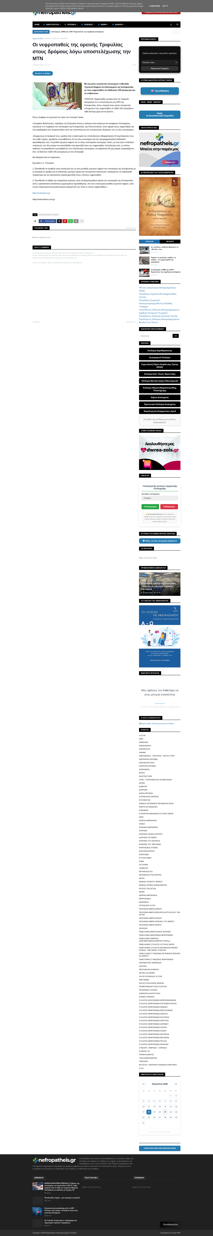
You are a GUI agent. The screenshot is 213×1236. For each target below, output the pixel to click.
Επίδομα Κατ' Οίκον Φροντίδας (159, 374)
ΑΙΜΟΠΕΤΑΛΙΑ (144, 749)
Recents (170, 241)
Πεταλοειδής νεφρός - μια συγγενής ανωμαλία (62, 1198)
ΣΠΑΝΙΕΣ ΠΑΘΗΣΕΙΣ (147, 997)
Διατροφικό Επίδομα (159, 357)
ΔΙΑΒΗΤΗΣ (143, 786)
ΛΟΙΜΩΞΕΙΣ (143, 868)
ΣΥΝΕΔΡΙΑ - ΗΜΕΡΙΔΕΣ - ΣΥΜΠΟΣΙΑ (153, 1048)
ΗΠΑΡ (141, 817)
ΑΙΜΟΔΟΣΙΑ (143, 742)
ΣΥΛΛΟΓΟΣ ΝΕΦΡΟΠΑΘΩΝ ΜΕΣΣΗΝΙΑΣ (154, 1038)
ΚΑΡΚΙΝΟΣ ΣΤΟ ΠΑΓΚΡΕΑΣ (149, 841)
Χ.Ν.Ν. (141, 1068)
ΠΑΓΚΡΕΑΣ (143, 928)
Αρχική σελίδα (38, 38)
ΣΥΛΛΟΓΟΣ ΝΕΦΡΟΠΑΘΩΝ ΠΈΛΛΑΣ (153, 1041)
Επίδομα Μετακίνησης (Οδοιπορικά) (160, 381)
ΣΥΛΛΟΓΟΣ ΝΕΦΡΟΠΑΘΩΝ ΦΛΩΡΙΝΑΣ (154, 1044)
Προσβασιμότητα (170, 1224)
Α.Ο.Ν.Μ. (142, 735)
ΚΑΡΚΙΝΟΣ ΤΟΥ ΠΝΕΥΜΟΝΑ (150, 844)
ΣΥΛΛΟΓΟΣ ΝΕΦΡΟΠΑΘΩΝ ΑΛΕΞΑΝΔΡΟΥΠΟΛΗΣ (158, 1004)
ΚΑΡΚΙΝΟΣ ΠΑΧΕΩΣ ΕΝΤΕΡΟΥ (151, 834)
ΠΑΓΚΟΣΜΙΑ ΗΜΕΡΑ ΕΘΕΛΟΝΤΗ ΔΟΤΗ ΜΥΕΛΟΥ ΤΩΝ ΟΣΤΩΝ (159, 913)
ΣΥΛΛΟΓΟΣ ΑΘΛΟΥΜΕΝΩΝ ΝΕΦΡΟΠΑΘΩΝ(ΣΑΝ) (157, 1000)
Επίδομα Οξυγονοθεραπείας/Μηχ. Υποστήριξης (160, 389)
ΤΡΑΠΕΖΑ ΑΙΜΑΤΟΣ (146, 1055)
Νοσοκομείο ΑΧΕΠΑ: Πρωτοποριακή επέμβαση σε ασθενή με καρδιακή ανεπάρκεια (158, 586)
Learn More (154, 6)
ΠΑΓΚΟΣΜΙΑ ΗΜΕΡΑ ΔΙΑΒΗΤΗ (150, 909)
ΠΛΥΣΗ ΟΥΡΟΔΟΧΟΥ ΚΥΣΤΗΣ (150, 976)
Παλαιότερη (130, 322)
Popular (149, 241)
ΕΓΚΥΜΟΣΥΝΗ (144, 800)
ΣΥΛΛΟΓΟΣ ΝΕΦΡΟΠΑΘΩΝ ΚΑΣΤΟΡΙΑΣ (154, 1017)
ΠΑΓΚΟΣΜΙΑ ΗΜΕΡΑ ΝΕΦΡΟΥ (150, 925)
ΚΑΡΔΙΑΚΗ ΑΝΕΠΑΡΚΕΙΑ (148, 827)
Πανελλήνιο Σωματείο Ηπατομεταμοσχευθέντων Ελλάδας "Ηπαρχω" (155, 303)
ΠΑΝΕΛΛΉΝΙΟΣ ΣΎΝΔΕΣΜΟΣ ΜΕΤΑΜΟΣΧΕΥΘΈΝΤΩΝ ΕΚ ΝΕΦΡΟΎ (159, 955)
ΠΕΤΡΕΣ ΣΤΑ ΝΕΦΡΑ (147, 973)
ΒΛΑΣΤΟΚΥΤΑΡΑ (145, 776)
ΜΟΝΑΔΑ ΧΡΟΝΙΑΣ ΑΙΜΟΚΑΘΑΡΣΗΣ (153, 885)
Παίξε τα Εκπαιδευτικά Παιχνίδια (160, 114)
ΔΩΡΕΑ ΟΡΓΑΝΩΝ (146, 793)
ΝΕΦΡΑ (142, 892)
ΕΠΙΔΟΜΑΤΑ (143, 810)
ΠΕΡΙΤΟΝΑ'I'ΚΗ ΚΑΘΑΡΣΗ (149, 970)
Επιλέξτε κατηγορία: (151, 494)
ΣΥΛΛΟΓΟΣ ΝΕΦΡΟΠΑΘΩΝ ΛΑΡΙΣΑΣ (153, 1027)
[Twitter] (59, 221)
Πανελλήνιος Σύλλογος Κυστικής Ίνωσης (158, 316)
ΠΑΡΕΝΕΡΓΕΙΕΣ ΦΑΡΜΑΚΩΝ (150, 963)
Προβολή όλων (131, 228)
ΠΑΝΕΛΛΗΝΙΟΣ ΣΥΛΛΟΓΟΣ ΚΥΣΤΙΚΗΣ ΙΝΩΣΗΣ (156, 944)
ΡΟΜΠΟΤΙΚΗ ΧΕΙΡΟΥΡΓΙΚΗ (149, 993)
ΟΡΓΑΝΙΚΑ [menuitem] (71, 25)
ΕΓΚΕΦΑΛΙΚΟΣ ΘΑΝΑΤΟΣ (149, 797)
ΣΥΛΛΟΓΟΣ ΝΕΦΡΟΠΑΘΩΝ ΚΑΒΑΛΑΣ (153, 1014)
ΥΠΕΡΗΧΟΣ (143, 1061)
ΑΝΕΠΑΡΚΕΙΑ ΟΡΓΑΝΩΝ (148, 759)
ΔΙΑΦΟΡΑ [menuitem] (119, 25)
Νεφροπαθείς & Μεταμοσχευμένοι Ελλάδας (60, 1233)
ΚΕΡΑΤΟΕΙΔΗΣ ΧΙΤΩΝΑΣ (148, 848)
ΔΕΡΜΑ (142, 783)
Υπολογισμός (150, 507)
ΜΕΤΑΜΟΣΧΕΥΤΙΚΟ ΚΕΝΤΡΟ (150, 875)
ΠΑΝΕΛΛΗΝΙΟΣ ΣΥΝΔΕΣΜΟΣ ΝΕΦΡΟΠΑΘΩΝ (156, 959)
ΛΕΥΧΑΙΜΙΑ (143, 865)
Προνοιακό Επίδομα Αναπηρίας (160, 404)
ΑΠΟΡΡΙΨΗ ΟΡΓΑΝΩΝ (147, 766)
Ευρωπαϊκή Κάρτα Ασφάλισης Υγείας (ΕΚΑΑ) (159, 365)
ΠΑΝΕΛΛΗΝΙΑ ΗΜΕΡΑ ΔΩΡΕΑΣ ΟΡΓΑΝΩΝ (155, 932)
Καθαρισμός (169, 507)
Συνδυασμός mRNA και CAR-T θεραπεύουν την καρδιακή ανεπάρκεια (165, 271)
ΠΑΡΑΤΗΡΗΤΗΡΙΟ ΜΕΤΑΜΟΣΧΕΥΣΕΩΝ (160, 1148)
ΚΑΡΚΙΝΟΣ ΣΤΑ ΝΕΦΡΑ (148, 838)
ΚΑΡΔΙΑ (142, 824)
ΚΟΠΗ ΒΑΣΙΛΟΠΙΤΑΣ (147, 851)
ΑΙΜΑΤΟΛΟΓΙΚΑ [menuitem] (52, 25)
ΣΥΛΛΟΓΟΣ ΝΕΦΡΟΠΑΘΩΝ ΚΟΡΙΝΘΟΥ (154, 1024)
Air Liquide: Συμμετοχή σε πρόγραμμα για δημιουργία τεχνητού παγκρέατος (80, 32)
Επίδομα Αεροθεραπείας (160, 350)
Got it (165, 6)
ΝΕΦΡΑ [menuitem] (104, 25)
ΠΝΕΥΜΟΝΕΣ (144, 980)
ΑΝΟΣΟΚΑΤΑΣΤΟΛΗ (146, 763)
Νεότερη (37, 322)
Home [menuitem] (37, 25)
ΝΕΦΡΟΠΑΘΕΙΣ (145, 899)
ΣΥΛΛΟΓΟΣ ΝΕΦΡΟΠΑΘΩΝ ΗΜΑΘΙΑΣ (153, 1007)
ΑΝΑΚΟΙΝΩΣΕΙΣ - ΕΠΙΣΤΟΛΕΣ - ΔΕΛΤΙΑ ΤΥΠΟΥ (157, 756)
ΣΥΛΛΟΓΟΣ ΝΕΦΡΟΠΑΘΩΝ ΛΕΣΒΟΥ (153, 1031)
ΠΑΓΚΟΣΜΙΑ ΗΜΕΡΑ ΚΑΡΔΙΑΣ (150, 918)
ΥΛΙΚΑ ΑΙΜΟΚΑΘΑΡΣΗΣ (148, 1058)
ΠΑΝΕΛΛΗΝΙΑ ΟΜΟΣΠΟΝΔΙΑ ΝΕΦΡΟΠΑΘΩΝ (156, 935)
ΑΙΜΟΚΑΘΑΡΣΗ (145, 746)
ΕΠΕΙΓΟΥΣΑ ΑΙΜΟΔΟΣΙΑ (148, 807)
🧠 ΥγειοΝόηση (160, 90)
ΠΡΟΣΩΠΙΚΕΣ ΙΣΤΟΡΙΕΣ (148, 990)
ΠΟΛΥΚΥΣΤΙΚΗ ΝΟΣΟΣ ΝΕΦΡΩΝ (151, 983)
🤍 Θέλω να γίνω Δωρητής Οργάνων (159, 541)
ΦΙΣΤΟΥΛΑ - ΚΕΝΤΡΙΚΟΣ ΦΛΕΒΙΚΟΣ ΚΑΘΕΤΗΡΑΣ (158, 1065)
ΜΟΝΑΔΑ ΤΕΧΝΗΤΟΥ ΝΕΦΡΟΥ (56, 38)
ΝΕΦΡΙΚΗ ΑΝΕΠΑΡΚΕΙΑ (148, 895)
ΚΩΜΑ (141, 861)
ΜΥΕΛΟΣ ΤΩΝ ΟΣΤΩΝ (147, 889)
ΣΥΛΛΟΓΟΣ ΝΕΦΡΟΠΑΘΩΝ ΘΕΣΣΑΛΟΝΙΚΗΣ (156, 1010)
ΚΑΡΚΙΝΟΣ (143, 831)
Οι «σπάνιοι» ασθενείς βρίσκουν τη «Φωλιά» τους (164, 248)
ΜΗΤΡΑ (142, 878)
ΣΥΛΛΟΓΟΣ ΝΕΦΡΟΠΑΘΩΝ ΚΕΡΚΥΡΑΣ (154, 1021)
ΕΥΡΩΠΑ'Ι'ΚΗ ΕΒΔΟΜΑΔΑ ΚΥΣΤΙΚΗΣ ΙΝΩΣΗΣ (156, 814)
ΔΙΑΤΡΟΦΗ (143, 790)
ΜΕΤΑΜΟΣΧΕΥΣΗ (145, 872)
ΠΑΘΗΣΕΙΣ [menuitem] (88, 25)
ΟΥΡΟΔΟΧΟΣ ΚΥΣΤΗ (147, 905)
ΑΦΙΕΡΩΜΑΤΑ (144, 769)
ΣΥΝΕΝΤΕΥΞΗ (144, 1051)
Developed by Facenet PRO (170, 1233)
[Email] (76, 221)
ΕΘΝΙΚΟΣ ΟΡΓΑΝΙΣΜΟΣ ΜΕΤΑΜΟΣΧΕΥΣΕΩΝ (156, 803)
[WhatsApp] (70, 221)
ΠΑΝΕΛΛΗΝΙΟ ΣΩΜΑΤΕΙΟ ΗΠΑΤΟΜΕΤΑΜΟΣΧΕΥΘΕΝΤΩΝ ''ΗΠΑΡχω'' (154, 940)
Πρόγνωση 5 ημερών (160, 68)
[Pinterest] (64, 221)
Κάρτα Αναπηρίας (160, 397)
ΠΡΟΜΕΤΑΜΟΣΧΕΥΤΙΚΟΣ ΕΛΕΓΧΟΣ (153, 987)
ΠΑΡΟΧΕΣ (143, 966)
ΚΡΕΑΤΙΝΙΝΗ (144, 855)
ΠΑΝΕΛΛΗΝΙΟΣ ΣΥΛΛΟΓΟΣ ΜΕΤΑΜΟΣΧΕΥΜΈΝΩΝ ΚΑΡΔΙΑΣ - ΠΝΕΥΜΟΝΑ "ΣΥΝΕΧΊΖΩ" (158, 949)
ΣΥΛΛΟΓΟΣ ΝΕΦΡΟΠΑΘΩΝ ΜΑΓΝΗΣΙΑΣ (154, 1034)
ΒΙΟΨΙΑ (142, 773)
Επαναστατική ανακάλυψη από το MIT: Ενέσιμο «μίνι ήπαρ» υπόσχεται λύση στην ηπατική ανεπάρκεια (61, 1210)
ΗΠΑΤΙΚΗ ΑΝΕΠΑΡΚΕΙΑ (148, 820)
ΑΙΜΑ (141, 739)
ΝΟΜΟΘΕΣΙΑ (144, 902)
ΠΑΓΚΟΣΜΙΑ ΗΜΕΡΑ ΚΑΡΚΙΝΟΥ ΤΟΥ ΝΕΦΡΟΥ (156, 921)
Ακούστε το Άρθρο (42, 73)
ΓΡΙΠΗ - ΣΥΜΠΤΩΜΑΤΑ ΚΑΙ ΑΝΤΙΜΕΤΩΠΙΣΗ (155, 780)
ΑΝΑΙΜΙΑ (142, 752)
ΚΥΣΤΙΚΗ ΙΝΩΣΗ (145, 858)
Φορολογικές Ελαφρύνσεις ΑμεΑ (160, 411)
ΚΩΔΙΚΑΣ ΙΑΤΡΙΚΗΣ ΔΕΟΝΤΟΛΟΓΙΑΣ (161, 12)
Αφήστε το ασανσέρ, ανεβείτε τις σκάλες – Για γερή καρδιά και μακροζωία (163, 260)
